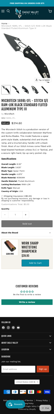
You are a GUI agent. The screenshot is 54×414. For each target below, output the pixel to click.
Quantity (5, 209)
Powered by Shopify (27, 409)
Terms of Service (25, 400)
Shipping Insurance (18, 196)
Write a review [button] (27, 302)
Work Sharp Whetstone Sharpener (30, 247)
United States (25, 382)
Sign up (43, 369)
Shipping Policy (27, 403)
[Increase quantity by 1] (25, 214)
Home (4, 23)
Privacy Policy (42, 400)
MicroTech (9, 114)
